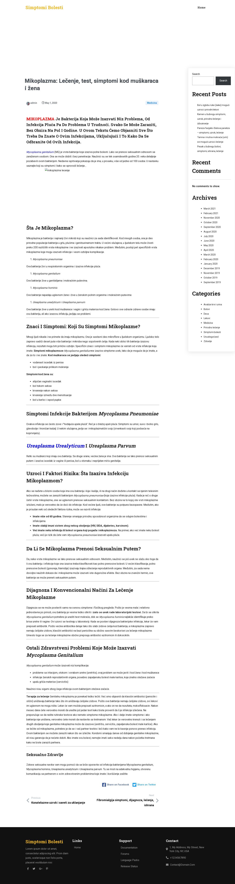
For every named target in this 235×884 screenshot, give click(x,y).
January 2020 (211, 263)
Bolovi (207, 309)
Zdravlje (208, 341)
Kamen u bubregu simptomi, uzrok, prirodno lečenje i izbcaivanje (211, 119)
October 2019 (210, 277)
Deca (206, 314)
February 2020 (211, 259)
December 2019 (212, 268)
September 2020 (212, 227)
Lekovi (207, 318)
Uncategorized (211, 337)
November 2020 (212, 217)
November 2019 (212, 273)
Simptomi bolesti (212, 332)
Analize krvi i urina (213, 304)
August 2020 (210, 231)
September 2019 (212, 282)
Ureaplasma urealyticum (55, 446)
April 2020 (209, 250)
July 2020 (208, 236)
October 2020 (210, 222)
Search (196, 74)
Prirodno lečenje (212, 327)
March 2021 (210, 208)
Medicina (152, 103)
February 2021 (211, 213)
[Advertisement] (117, 39)
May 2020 (209, 245)
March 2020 (210, 254)
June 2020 (209, 240)
